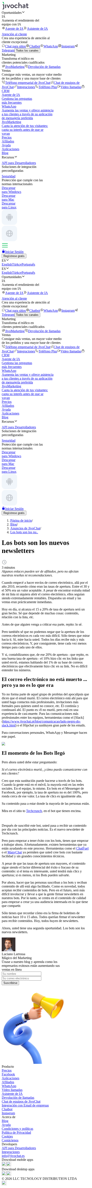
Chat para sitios (15, 46)
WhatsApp (50, 46)
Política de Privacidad (16, 1132)
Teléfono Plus (48, 87)
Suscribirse (10, 983)
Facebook (8, 1074)
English (7, 264)
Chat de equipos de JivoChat (21, 1101)
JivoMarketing (15, 67)
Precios (7, 137)
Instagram (68, 46)
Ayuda (6, 145)
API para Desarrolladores (19, 1148)
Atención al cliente (14, 34)
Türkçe (17, 264)
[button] (46, 12)
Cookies (7, 1136)
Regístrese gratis (14, 256)
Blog (5, 153)
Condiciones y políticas (17, 1128)
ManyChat (14, 852)
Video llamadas (71, 87)
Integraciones (26, 87)
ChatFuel (82, 848)
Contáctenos (10, 1140)
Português (28, 264)
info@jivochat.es (13, 1156)
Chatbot (34, 46)
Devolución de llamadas (44, 67)
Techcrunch (34, 811)
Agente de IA (14, 28)
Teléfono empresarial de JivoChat (27, 83)
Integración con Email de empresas (25, 1105)
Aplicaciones (10, 149)
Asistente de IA (37, 28)
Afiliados (8, 141)
